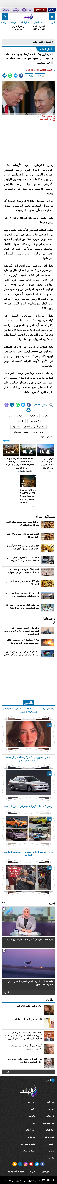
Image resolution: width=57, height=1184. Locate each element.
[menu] (52, 16)
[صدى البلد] (28, 16)
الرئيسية (51, 22)
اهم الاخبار (38, 22)
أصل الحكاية (30, 1130)
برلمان (51, 1151)
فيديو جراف (49, 1137)
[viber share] (6, 405)
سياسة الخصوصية (16, 1171)
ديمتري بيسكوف (21, 432)
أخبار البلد (25, 22)
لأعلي (48, 1080)
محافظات (31, 1137)
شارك (27, 75)
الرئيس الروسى (15, 416)
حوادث (14, 22)
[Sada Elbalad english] (5, 10)
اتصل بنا (33, 1171)
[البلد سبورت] (40, 10)
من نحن (45, 1171)
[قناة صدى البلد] (52, 10)
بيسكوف (15, 426)
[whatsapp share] (10, 75)
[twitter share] (16, 75)
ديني (33, 1123)
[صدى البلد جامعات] (26, 10)
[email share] (4, 75)
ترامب (45, 416)
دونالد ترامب (32, 416)
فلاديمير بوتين (35, 421)
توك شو (32, 1116)
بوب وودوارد (38, 432)
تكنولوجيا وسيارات (28, 1144)
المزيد (6, 992)
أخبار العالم (38, 42)
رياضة (33, 1109)
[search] (5, 16)
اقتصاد (51, 1144)
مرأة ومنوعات (48, 1123)
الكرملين (20, 421)
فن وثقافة (50, 1116)
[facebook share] (21, 75)
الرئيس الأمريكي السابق (34, 426)
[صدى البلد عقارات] (16, 10)
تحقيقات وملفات (29, 1151)
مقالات (51, 1158)
